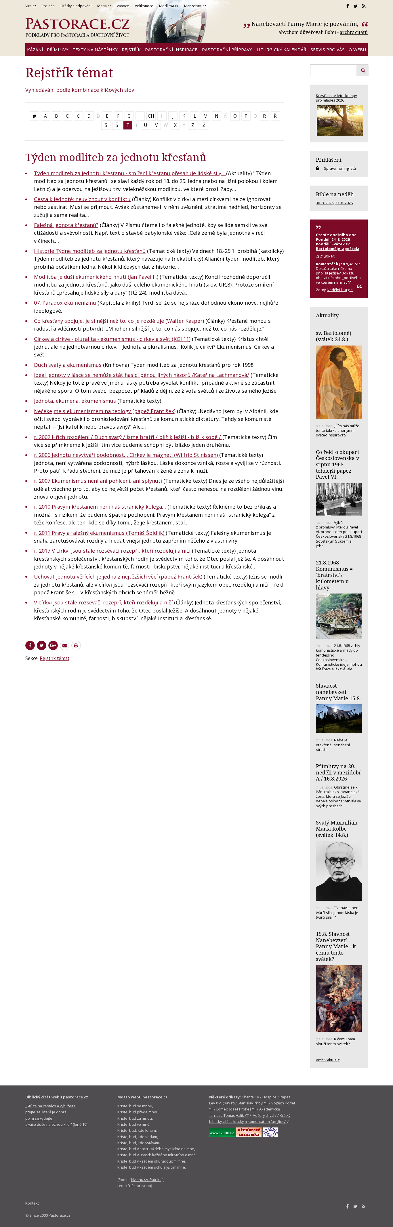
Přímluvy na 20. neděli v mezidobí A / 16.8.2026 (338, 772)
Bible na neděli (335, 194)
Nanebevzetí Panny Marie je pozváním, (305, 24)
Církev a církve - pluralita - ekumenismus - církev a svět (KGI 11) (112, 338)
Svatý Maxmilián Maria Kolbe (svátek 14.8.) (337, 828)
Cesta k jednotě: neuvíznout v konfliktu (82, 199)
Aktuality (327, 315)
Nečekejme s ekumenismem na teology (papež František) (104, 411)
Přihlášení (329, 159)
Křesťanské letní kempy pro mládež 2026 (336, 98)
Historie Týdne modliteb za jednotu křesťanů (90, 250)
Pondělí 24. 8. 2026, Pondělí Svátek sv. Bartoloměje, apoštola (337, 244)
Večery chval (263, 1115)
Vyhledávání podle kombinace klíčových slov (79, 89)
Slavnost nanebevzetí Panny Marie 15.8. (338, 691)
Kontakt (32, 1203)
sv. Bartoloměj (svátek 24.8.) (333, 336)
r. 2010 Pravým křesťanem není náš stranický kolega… (100, 506)
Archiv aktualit (327, 1059)
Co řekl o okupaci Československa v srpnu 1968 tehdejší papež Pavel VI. (337, 464)
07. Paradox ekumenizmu (65, 302)
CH (151, 116)
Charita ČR (250, 1097)
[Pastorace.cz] (77, 27)
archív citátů (354, 32)
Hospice (269, 1097)
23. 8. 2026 (344, 202)
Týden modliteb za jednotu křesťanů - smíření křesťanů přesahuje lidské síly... (130, 173)
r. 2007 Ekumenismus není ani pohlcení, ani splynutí (98, 480)
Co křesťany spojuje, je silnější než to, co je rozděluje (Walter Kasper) (119, 320)
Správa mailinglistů (340, 168)
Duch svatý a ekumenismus (68, 364)
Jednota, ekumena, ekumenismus (75, 400)
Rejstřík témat (54, 658)
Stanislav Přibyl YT (253, 1103)
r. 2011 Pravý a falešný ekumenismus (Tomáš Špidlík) (100, 532)
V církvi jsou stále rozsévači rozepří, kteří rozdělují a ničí (103, 602)
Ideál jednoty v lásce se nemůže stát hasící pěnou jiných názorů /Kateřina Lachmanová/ (141, 374)
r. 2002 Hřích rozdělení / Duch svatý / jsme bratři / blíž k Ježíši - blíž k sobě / (128, 437)
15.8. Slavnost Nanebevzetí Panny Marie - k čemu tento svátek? (336, 946)
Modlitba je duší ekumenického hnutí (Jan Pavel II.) (97, 276)
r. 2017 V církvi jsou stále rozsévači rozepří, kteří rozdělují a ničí (113, 550)
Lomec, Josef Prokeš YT (236, 1109)
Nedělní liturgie (340, 289)
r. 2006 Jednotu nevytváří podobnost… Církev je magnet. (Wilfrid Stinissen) (126, 454)
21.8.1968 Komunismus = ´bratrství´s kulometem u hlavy (334, 575)
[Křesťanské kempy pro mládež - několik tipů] (339, 120)
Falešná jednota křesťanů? (66, 225)
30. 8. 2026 (324, 202)
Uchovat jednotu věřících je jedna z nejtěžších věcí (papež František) (118, 576)
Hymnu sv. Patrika (146, 1179)
